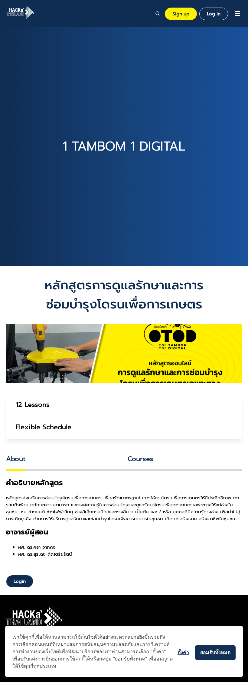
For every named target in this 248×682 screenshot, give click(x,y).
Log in (213, 13)
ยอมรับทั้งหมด (215, 652)
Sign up (180, 13)
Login (20, 581)
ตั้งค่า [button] (183, 652)
